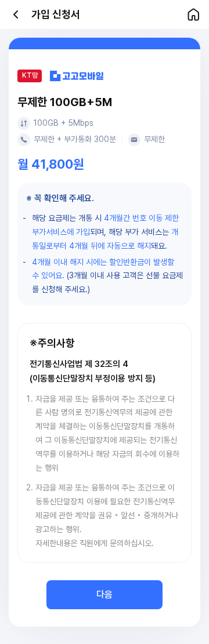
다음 (104, 594)
